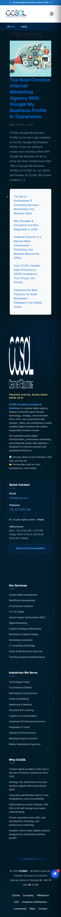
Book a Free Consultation (30, 548)
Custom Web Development (23, 594)
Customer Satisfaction (34, 901)
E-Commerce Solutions (21, 606)
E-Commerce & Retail (20, 687)
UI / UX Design (16, 611)
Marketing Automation (21, 640)
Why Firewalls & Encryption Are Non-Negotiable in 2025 (26, 225)
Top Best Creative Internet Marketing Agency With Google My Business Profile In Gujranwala (30, 98)
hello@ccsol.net (18, 497)
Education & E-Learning (21, 710)
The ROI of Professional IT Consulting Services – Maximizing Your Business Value (27, 205)
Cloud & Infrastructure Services (25, 651)
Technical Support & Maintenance (27, 657)
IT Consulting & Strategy (22, 645)
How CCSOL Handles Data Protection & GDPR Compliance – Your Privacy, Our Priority (27, 274)
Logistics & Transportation (23, 715)
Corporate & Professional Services (27, 721)
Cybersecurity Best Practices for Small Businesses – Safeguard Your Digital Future (28, 298)
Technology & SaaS (19, 681)
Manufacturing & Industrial (23, 738)
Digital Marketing (18, 623)
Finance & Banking (19, 698)
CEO (16, 901)
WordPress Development (22, 600)
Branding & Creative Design (23, 634)
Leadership (20, 908)
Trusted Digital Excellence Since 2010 (30, 2)
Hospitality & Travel (19, 727)
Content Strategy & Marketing (25, 628)
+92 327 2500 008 (20, 509)
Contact (42, 908)
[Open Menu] (51, 14)
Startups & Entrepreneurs (22, 732)
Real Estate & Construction (23, 693)
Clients (16, 895)
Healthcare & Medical (20, 704)
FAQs (32, 908)
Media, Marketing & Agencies (25, 744)
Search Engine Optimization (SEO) (27, 617)
